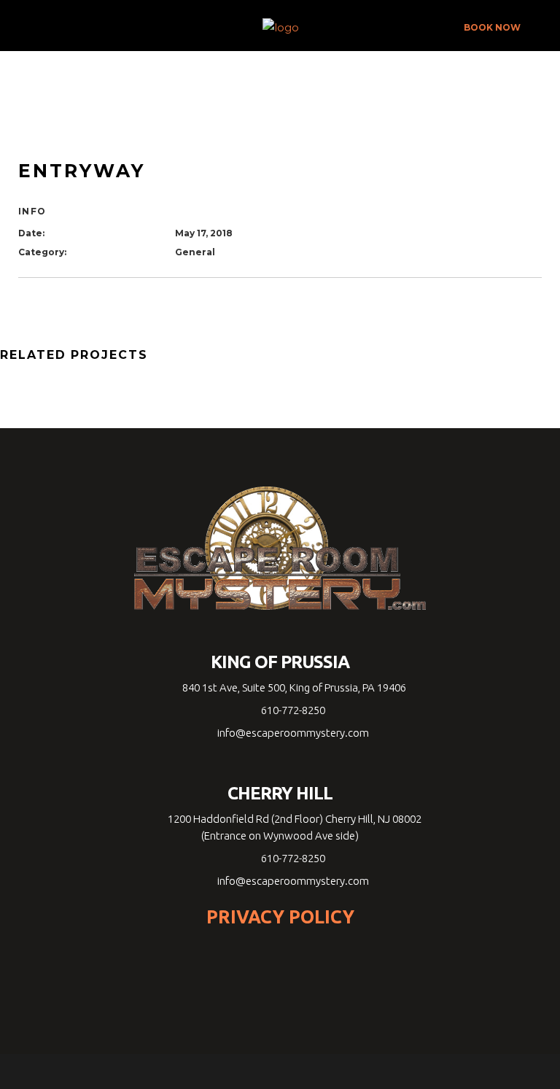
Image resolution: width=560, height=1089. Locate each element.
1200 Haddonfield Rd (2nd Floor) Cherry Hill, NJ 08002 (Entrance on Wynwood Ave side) (293, 827)
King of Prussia (280, 662)
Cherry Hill (280, 793)
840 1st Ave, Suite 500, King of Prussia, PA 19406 (293, 687)
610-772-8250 (293, 710)
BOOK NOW (492, 27)
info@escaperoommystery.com (293, 732)
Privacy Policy (280, 917)
